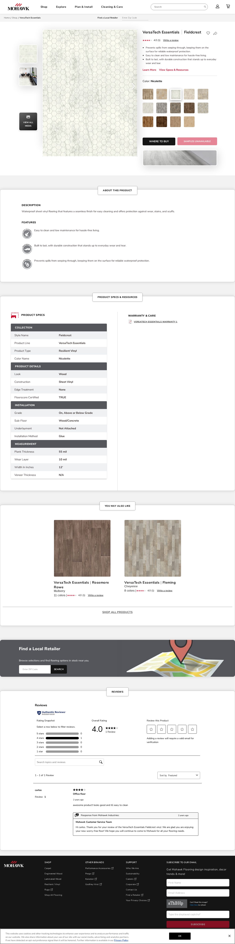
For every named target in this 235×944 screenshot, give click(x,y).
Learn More (149, 70)
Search (59, 669)
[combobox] (179, 7)
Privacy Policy (121, 940)
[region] (117, 936)
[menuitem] (179, 7)
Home (7, 17)
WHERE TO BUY (159, 141)
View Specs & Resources (173, 70)
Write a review (171, 40)
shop (14, 17)
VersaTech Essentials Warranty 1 (155, 321)
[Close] (229, 936)
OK (179, 935)
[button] (133, 87)
